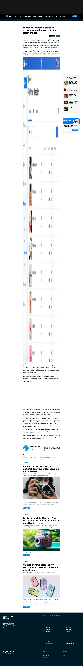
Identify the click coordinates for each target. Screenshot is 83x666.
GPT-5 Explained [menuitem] (74, 20)
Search (79, 16)
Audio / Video (48, 625)
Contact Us (48, 637)
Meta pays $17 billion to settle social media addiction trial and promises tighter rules (73, 89)
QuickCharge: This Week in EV (44, 457)
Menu (4, 16)
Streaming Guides (69, 625)
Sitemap (64, 655)
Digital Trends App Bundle (70, 643)
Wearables (68, 622)
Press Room (64, 653)
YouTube (50, 615)
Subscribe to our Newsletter (70, 636)
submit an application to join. (38, 438)
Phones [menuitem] (29, 16)
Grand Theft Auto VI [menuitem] (11, 20)
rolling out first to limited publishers (44, 435)
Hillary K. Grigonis (27, 36)
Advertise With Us (49, 639)
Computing (48, 622)
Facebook (30, 457)
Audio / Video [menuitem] (48, 16)
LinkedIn (57, 615)
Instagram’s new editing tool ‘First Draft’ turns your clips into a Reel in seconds (73, 96)
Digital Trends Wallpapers (70, 639)
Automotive (48, 631)
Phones (47, 620)
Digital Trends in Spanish (70, 641)
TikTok (52, 615)
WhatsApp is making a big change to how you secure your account (73, 103)
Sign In (74, 16)
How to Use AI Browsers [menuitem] (46, 20)
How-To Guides (68, 629)
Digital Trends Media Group (10, 661)
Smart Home (48, 627)
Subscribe (75, 129)
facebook (30, 449)
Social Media (25, 457)
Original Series (68, 631)
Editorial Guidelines (49, 641)
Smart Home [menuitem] (58, 16)
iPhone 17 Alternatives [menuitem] (56, 20)
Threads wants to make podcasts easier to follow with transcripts (73, 109)
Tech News (53, 457)
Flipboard (59, 615)
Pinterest (54, 615)
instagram (32, 449)
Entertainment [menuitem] (41, 16)
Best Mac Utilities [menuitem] (30, 20)
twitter (34, 449)
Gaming (47, 623)
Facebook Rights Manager (29, 50)
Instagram (36, 457)
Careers (44, 651)
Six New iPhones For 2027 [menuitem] (21, 20)
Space (67, 623)
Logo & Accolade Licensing (50, 643)
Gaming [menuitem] (34, 16)
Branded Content (68, 637)
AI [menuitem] (20, 16)
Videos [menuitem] (64, 16)
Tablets (67, 620)
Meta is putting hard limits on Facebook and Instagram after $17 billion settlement (73, 83)
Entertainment (48, 629)
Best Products (68, 627)
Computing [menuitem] (24, 16)
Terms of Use (45, 657)
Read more (27, 508)
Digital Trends (9, 18)
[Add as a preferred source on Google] (52, 36)
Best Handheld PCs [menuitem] (37, 20)
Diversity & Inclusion (46, 655)
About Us (47, 636)
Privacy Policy (66, 132)
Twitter (48, 615)
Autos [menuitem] (53, 16)
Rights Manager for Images (38, 42)
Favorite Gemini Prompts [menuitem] (65, 20)
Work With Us (45, 653)
